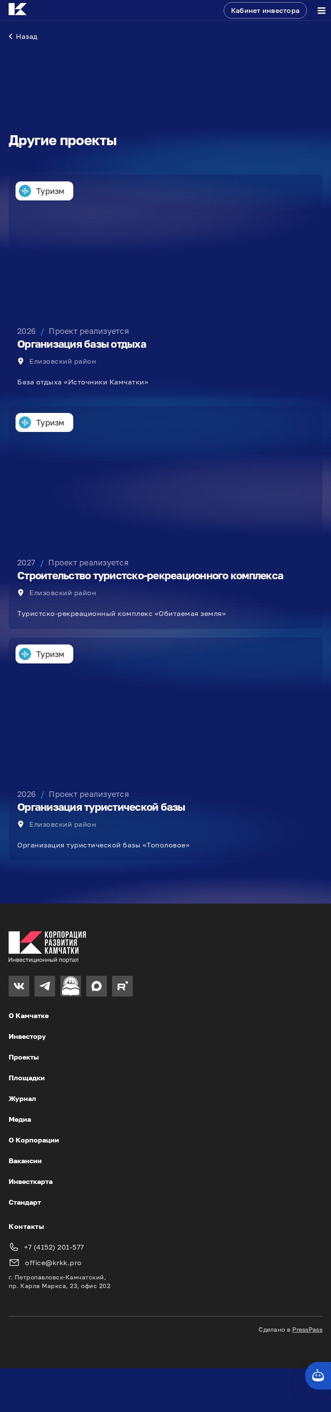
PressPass (307, 1329)
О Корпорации (34, 1140)
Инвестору (27, 1036)
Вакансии (25, 1160)
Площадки (27, 1077)
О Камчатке (29, 1015)
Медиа (20, 1119)
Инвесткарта (31, 1181)
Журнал (22, 1098)
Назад (27, 36)
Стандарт (25, 1202)
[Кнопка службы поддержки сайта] (318, 1376)
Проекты (24, 1057)
